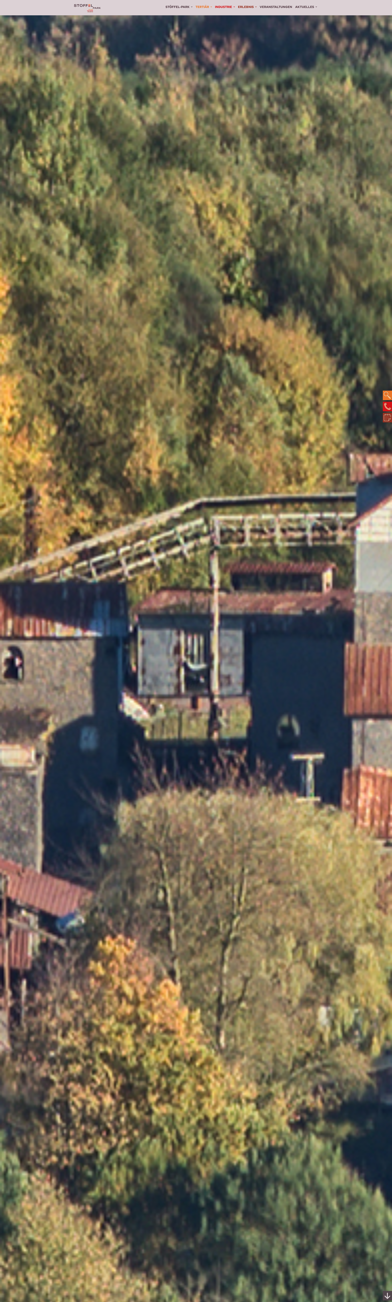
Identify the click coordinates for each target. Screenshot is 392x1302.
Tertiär (202, 7)
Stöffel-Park (178, 7)
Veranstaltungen (276, 7)
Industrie (223, 7)
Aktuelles (304, 7)
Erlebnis (246, 7)
